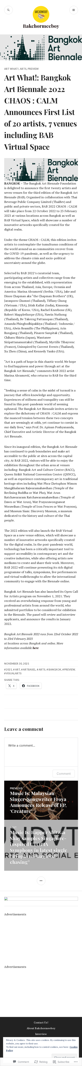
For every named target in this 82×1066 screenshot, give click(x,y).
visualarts (14, 673)
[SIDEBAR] (41, 880)
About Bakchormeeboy (41, 1028)
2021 (9, 669)
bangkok (54, 669)
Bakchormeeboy (41, 26)
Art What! (11, 68)
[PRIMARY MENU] (73, 10)
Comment (64, 773)
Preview (33, 68)
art (17, 669)
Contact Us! (41, 1022)
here (36, 648)
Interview (41, 1034)
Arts (23, 68)
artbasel (29, 669)
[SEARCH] (8, 10)
